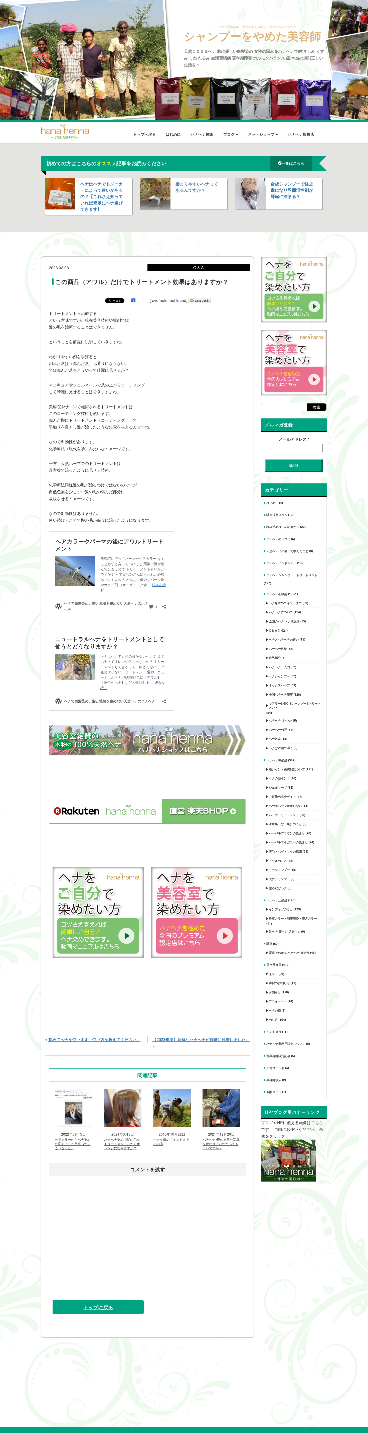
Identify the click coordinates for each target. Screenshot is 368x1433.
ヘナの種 (275, 1010)
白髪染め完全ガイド (282, 796)
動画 (269, 943)
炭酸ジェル (273, 1092)
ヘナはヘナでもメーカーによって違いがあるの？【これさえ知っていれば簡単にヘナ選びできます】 (101, 196)
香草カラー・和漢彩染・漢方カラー (293, 918)
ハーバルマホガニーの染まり (288, 842)
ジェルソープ (278, 787)
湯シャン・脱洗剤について (287, 769)
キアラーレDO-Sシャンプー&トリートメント (295, 705)
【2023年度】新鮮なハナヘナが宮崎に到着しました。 (201, 1039)
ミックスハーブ (279, 685)
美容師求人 (273, 1080)
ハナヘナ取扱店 (301, 134)
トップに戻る (98, 1307)
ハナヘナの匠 (278, 729)
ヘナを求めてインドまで (285, 603)
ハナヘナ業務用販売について (285, 1043)
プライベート (278, 1001)
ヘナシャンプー (279, 676)
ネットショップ (261, 134)
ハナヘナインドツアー (281, 563)
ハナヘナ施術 (202, 134)
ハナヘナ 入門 (279, 667)
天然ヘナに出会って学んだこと (287, 551)
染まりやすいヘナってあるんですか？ (196, 187)
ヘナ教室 (275, 738)
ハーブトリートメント (284, 815)
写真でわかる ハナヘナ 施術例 (289, 952)
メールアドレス (294, 439)
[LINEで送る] (200, 300)
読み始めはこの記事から (282, 526)
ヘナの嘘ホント (279, 778)
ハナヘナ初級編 (276, 594)
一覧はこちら (293, 163)
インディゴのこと (281, 909)
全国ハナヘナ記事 (281, 694)
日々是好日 (273, 964)
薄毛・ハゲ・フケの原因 (285, 851)
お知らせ (275, 992)
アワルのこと (278, 860)
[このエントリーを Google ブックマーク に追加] (133, 300)
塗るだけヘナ (278, 888)
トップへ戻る (144, 134)
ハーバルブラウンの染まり (287, 833)
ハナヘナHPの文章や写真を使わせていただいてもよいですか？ (221, 1144)
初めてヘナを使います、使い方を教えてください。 (94, 1039)
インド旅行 (273, 1031)
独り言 (273, 1019)
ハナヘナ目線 (278, 648)
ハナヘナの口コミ (278, 539)
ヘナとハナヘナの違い (284, 639)
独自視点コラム (276, 514)
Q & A (273, 630)
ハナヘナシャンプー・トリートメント (291, 575)
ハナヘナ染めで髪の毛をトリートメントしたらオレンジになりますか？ (122, 1144)
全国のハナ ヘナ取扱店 (284, 621)
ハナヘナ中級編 (276, 760)
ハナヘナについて (281, 612)
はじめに (173, 134)
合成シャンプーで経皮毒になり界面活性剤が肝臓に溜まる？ (292, 190)
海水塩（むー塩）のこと (285, 824)
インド (273, 974)
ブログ (229, 134)
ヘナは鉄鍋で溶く (281, 748)
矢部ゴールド (275, 1068)
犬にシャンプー (279, 879)
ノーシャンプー (279, 869)
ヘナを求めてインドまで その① (171, 1142)
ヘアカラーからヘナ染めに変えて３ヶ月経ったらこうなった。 (73, 1144)
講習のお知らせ (279, 983)
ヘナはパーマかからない (285, 805)
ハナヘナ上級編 (276, 900)
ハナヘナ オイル (280, 720)
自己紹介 (275, 657)
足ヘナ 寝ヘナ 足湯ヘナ (284, 931)
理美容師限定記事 (278, 1056)
